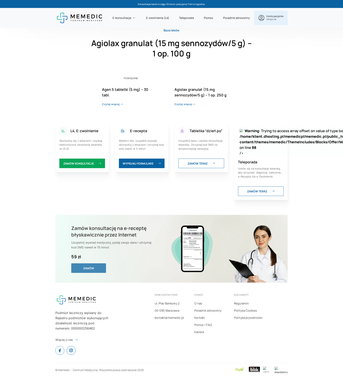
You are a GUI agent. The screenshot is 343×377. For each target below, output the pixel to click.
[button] (271, 18)
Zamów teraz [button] (198, 163)
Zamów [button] (88, 268)
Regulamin (241, 303)
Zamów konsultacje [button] (78, 163)
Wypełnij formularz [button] (138, 163)
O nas (198, 303)
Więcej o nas (64, 340)
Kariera (199, 332)
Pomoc (208, 18)
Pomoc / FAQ (203, 325)
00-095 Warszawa (167, 310)
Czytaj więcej (111, 104)
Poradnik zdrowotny (236, 18)
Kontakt (199, 318)
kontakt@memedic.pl (169, 318)
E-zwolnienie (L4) (157, 18)
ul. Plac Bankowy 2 (167, 303)
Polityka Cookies (245, 310)
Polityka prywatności (248, 318)
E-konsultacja (122, 18)
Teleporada (186, 18)
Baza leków (171, 30)
